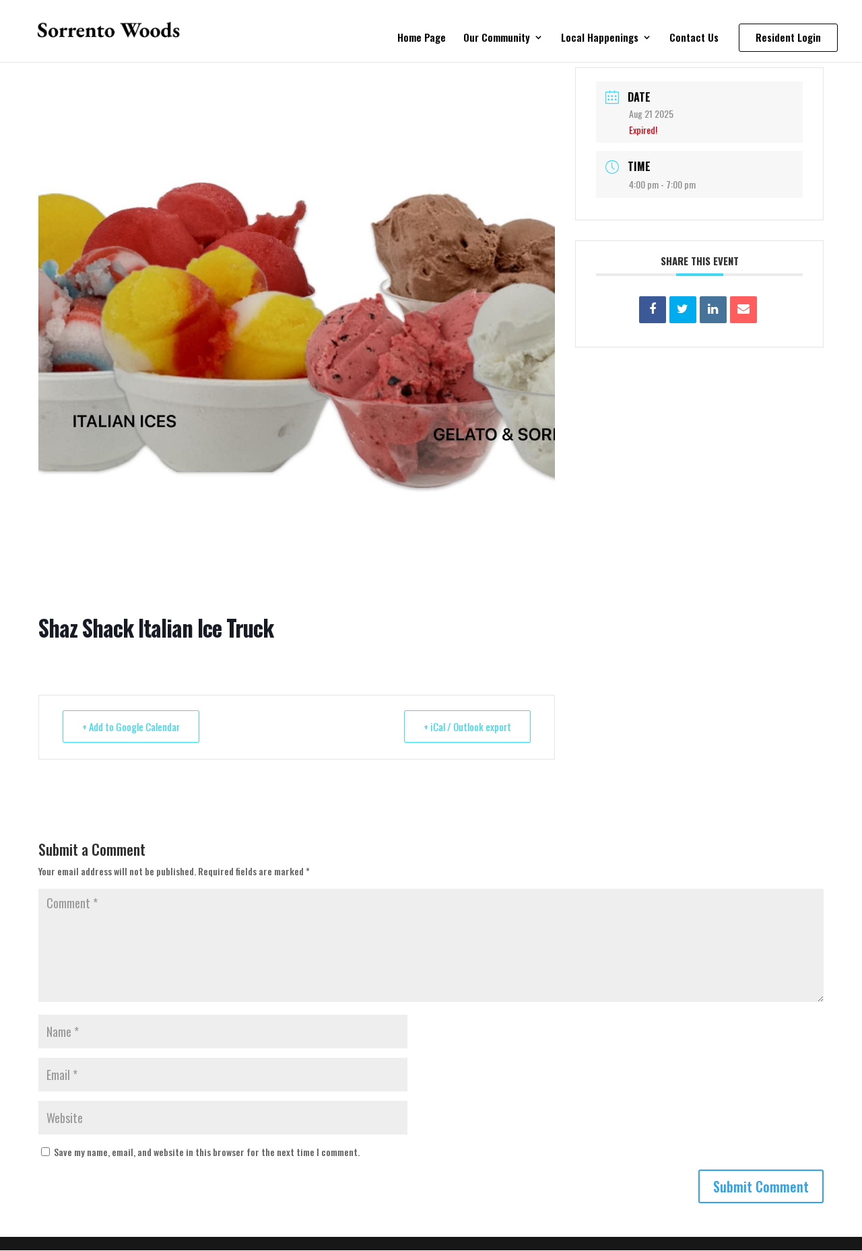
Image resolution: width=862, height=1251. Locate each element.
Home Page (421, 38)
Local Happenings (599, 38)
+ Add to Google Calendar (131, 726)
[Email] (743, 309)
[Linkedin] (713, 309)
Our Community (496, 38)
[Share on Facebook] (652, 309)
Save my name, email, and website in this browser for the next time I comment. (207, 1152)
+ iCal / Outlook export (467, 726)
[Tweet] (682, 309)
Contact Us (694, 38)
